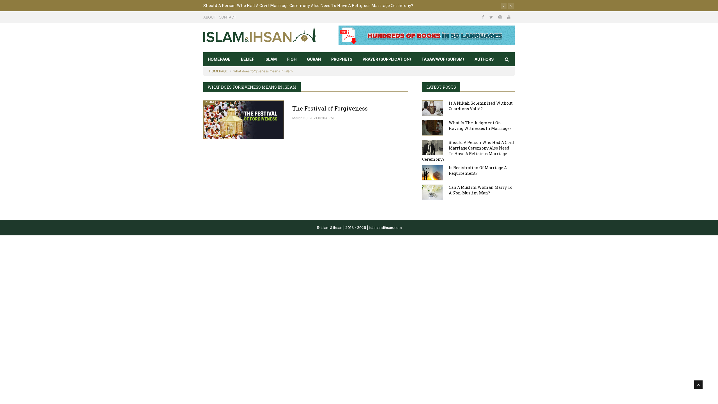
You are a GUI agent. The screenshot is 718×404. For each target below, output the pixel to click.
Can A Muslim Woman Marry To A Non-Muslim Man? (480, 190)
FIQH (291, 59)
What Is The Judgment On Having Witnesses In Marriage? (480, 125)
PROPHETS (341, 59)
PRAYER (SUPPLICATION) (387, 59)
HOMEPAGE (219, 59)
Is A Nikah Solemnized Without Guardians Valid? (481, 105)
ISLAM (270, 59)
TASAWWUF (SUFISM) (443, 59)
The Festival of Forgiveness (330, 108)
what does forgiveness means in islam (263, 71)
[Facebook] (483, 17)
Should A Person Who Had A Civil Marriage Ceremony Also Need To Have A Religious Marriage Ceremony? (308, 5)
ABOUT (209, 17)
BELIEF (247, 59)
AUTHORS (484, 59)
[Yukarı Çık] (698, 384)
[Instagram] (500, 17)
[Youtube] (508, 17)
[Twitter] (491, 17)
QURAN (314, 59)
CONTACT (227, 17)
